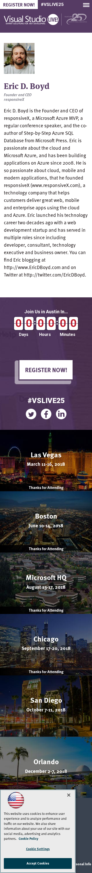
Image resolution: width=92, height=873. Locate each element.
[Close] (68, 795)
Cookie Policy (28, 838)
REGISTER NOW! (46, 369)
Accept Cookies (38, 863)
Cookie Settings (38, 848)
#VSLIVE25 (52, 4)
